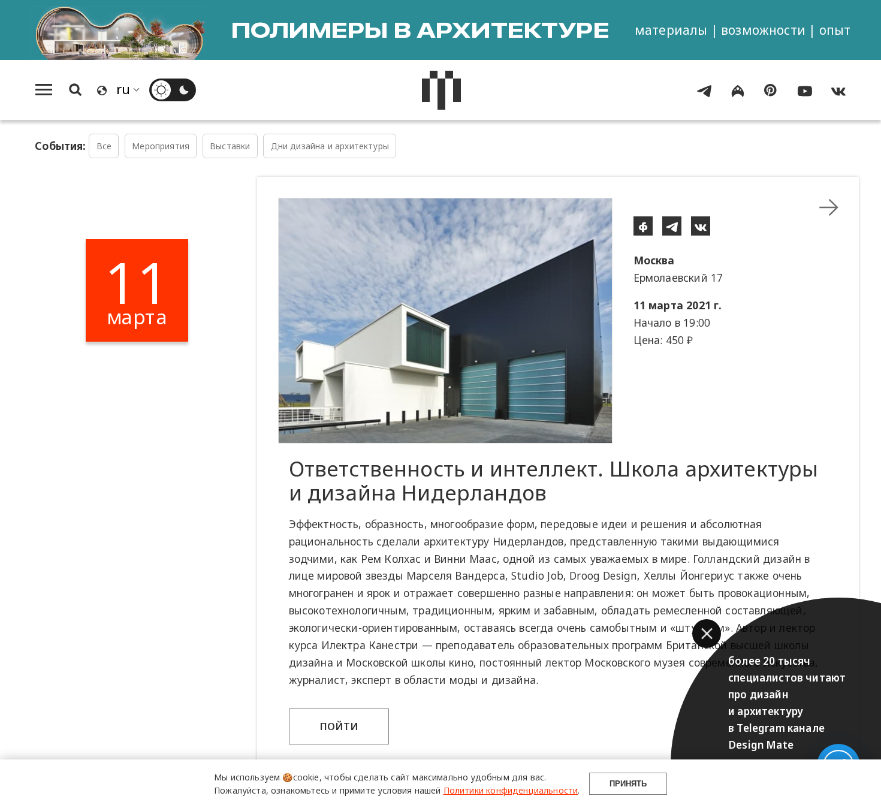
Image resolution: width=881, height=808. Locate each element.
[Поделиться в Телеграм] (671, 226)
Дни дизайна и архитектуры (330, 146)
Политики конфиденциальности (510, 790)
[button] (706, 633)
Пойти (339, 726)
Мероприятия (160, 146)
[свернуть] (828, 207)
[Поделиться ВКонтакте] (700, 226)
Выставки (230, 146)
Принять (628, 783)
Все (104, 146)
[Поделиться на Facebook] (643, 226)
